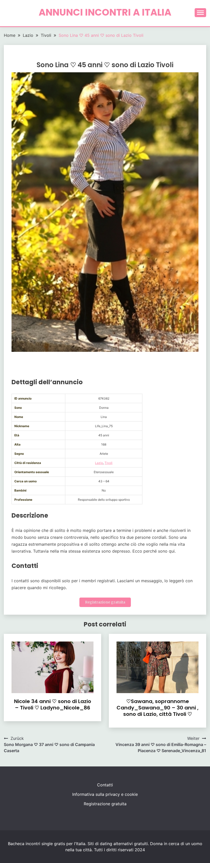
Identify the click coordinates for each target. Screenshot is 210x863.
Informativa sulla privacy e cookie (105, 794)
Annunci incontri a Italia (105, 12)
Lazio (99, 463)
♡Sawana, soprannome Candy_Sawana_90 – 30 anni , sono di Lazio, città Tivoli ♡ (157, 708)
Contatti (105, 784)
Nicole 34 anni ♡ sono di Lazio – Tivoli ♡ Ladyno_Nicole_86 (52, 704)
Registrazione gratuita (105, 602)
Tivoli (108, 463)
